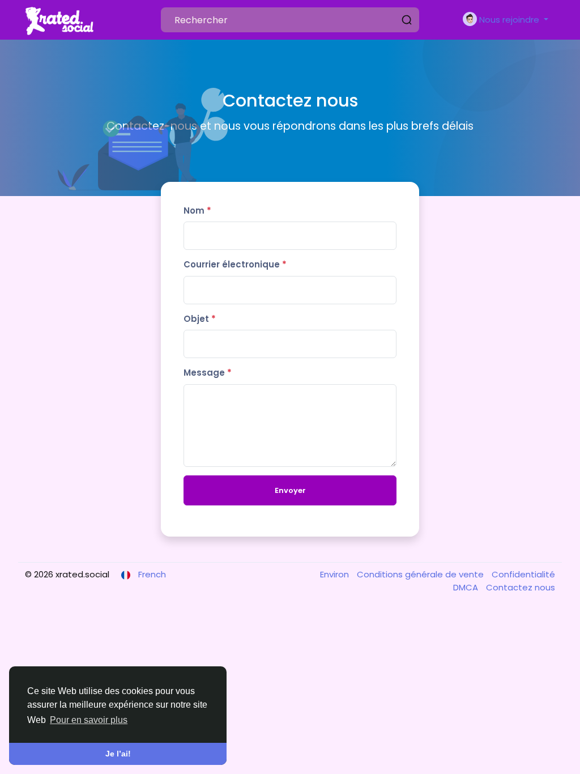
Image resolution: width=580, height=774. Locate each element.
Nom (197, 210)
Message (208, 373)
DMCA (466, 587)
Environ (335, 574)
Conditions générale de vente (421, 574)
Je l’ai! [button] (118, 753)
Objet (200, 319)
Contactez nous (520, 587)
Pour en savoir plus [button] (88, 720)
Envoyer (290, 490)
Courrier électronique (235, 264)
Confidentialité (523, 574)
